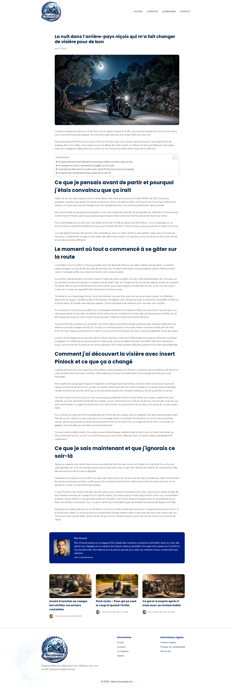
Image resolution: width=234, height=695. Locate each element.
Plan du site (165, 651)
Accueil (138, 11)
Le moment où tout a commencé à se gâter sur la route (86, 165)
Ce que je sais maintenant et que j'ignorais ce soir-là (84, 172)
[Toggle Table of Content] (173, 157)
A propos (152, 11)
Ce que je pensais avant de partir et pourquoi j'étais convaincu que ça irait (95, 161)
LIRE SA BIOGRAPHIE (83, 558)
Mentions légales (168, 642)
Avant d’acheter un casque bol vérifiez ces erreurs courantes (68, 605)
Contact (185, 11)
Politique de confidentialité (172, 647)
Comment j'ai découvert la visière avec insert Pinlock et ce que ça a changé (96, 169)
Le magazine (169, 11)
